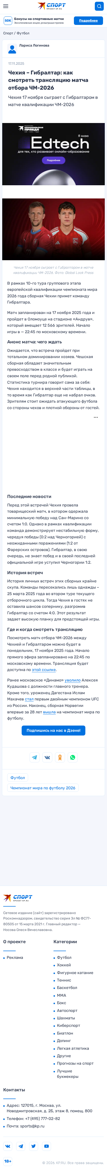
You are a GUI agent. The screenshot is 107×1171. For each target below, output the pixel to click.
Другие (64, 1055)
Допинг (64, 1040)
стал (29, 699)
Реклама (15, 957)
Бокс (61, 1002)
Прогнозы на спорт (75, 1063)
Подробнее (88, 20)
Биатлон (65, 1033)
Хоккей (64, 965)
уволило (73, 680)
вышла (49, 712)
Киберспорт (68, 1025)
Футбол (23, 33)
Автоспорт (67, 1010)
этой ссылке (44, 669)
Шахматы (66, 1018)
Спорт (8, 33)
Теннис (64, 980)
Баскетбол (67, 987)
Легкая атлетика (73, 1048)
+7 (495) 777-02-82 (42, 1118)
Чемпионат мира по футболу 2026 (42, 788)
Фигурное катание (75, 972)
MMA (61, 995)
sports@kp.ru (32, 1126)
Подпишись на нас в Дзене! (53, 730)
